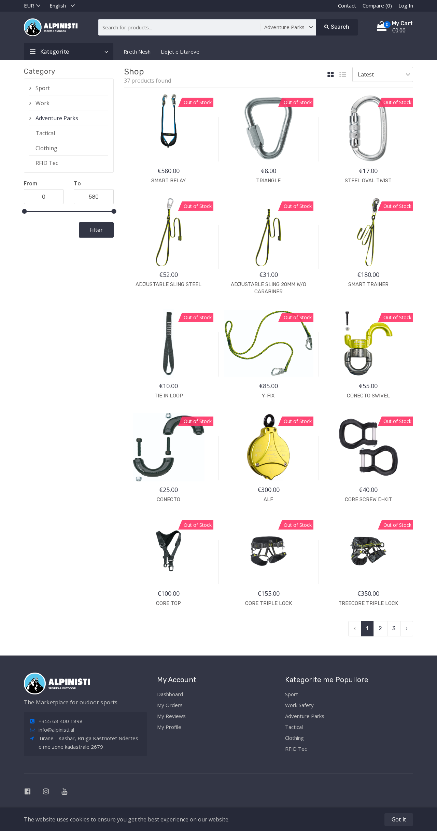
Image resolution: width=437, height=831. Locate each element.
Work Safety (299, 705)
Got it (399, 819)
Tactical (45, 133)
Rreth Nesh (137, 51)
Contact (347, 5)
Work (43, 103)
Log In (405, 5)
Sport (43, 88)
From (30, 183)
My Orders (170, 705)
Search (339, 27)
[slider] (24, 211)
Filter (96, 230)
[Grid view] (331, 75)
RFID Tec (47, 163)
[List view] (343, 75)
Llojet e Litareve (180, 51)
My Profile (169, 726)
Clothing (46, 148)
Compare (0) (377, 5)
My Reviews (171, 716)
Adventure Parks (57, 118)
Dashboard (170, 694)
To (77, 183)
